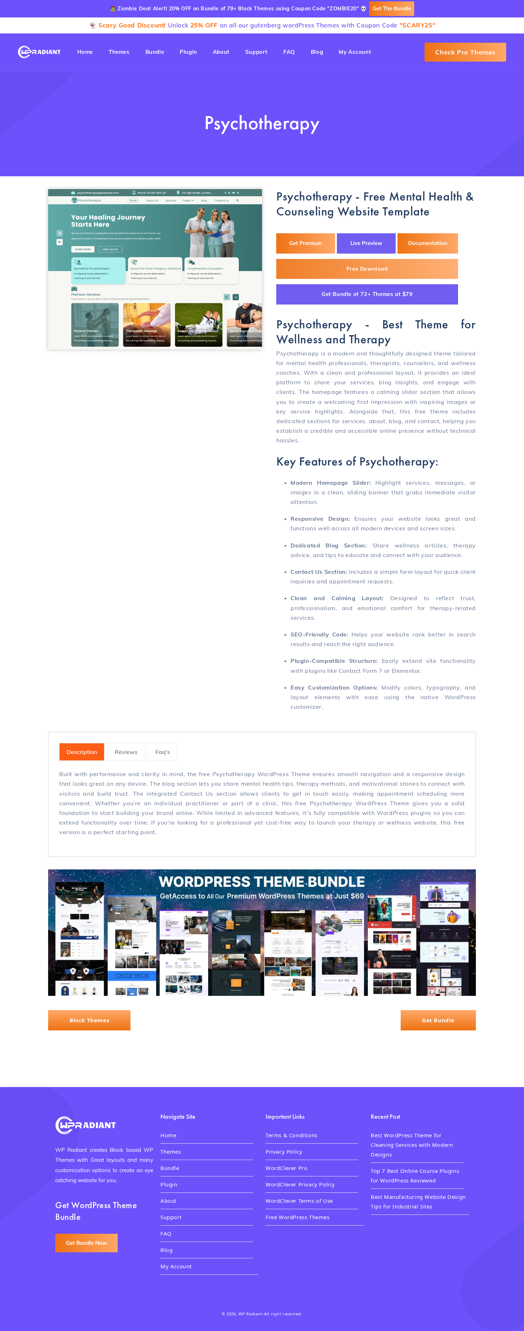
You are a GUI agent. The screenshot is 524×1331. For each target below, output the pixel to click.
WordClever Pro (286, 1167)
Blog (166, 1249)
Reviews (126, 751)
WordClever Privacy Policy (300, 1184)
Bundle (169, 1167)
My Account (176, 1266)
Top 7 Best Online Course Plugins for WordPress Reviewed (415, 1175)
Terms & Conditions (292, 1135)
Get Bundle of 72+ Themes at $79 (367, 294)
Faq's (162, 751)
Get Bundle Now (86, 1242)
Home (168, 1135)
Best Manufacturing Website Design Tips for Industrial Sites (418, 1201)
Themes (170, 1151)
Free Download (367, 268)
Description (82, 751)
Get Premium (305, 243)
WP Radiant (250, 1313)
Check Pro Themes (465, 52)
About (168, 1200)
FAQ (166, 1233)
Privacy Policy (284, 1151)
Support (170, 1217)
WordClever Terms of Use (299, 1200)
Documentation (427, 243)
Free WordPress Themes (298, 1217)
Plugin (169, 1184)
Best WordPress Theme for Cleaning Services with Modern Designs (412, 1145)
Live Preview (366, 243)
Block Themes (89, 1020)
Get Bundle (438, 1020)
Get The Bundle (392, 8)
